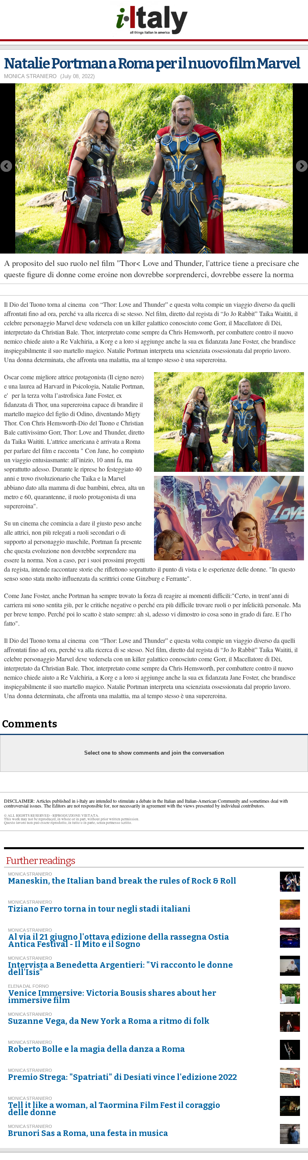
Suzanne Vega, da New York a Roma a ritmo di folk (108, 1021)
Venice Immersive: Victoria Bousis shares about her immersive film (112, 996)
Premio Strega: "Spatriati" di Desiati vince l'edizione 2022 (122, 1077)
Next (302, 166)
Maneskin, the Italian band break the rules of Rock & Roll (122, 881)
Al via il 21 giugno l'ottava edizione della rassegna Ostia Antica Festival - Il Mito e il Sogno (118, 940)
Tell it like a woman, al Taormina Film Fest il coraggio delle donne (114, 1108)
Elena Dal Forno (28, 986)
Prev (6, 166)
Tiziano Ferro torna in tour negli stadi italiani (99, 909)
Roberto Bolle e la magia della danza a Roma (96, 1049)
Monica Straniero (30, 76)
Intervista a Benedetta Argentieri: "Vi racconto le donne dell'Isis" (120, 968)
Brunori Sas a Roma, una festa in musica (88, 1133)
